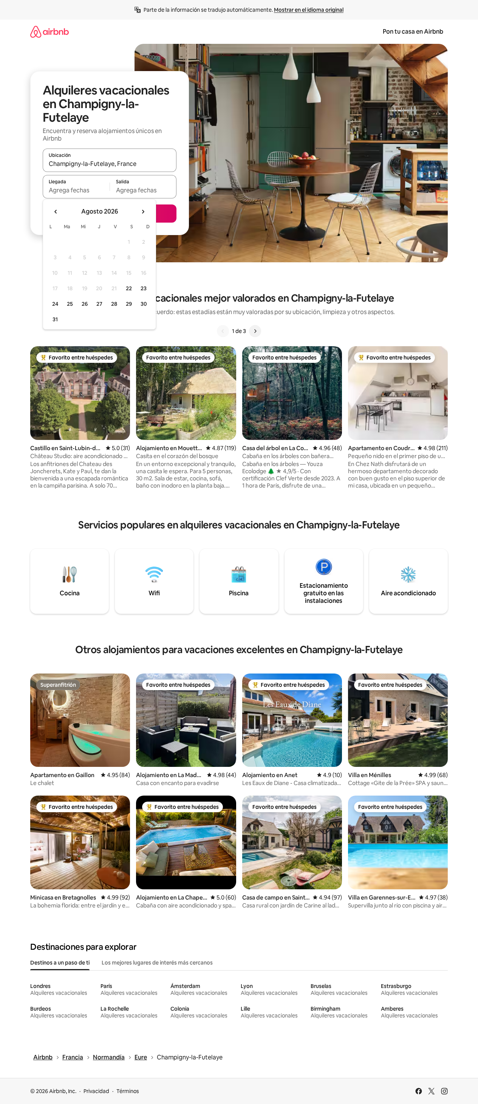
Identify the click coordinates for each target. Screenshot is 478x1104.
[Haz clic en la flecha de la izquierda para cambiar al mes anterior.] (56, 211)
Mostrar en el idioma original (308, 9)
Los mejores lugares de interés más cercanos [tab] (157, 962)
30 (144, 303)
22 (129, 288)
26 (85, 303)
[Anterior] (223, 331)
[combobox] (109, 163)
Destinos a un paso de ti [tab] (60, 962)
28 (114, 303)
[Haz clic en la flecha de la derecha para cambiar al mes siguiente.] (143, 211)
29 (129, 303)
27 (99, 303)
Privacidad (96, 1091)
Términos (127, 1091)
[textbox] (76, 190)
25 (70, 303)
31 (55, 319)
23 (144, 288)
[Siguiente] (255, 331)
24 (55, 303)
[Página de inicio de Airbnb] (49, 31)
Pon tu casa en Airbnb (413, 32)
